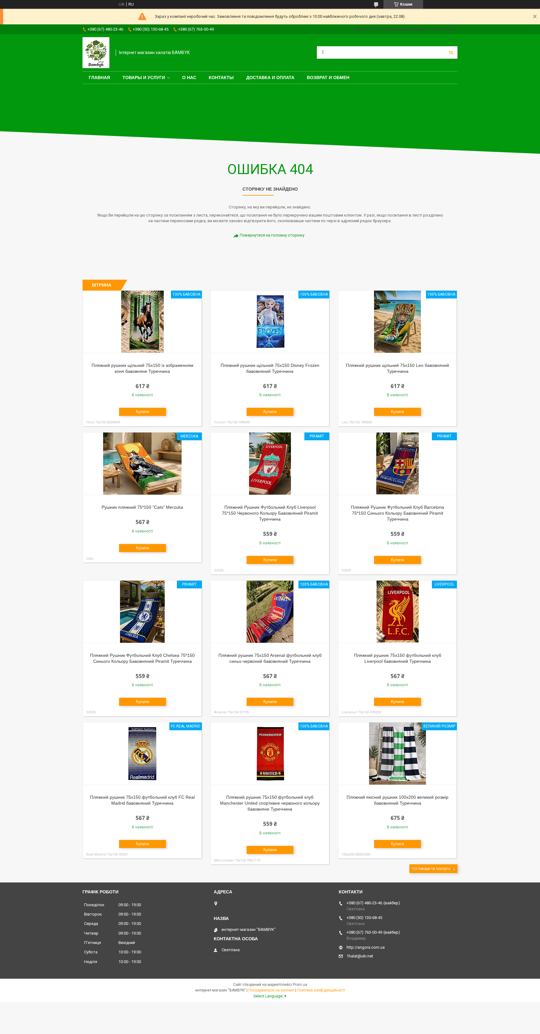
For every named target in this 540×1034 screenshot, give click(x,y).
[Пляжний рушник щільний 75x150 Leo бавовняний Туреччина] (397, 322)
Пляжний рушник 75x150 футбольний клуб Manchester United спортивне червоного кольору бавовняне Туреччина (270, 803)
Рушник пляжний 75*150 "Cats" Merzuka (142, 507)
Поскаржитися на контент (271, 990)
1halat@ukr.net (360, 956)
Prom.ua (300, 984)
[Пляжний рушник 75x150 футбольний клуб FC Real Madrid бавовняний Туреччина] (142, 753)
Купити (142, 411)
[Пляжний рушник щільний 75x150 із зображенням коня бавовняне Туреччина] (142, 322)
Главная (99, 77)
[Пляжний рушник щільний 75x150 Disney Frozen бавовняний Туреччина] (270, 322)
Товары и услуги (143, 77)
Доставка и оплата (270, 77)
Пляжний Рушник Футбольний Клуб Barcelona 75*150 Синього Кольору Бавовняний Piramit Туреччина (397, 513)
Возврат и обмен (328, 77)
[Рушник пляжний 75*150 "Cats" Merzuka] (142, 463)
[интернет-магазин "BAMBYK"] (95, 52)
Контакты (221, 77)
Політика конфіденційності (321, 990)
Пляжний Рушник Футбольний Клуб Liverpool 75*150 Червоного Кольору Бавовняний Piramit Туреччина (270, 513)
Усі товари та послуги (431, 869)
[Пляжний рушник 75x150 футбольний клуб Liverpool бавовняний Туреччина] (397, 612)
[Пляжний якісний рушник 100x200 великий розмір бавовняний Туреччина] (397, 753)
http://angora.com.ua (366, 947)
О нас (189, 77)
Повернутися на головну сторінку (272, 235)
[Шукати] (451, 52)
